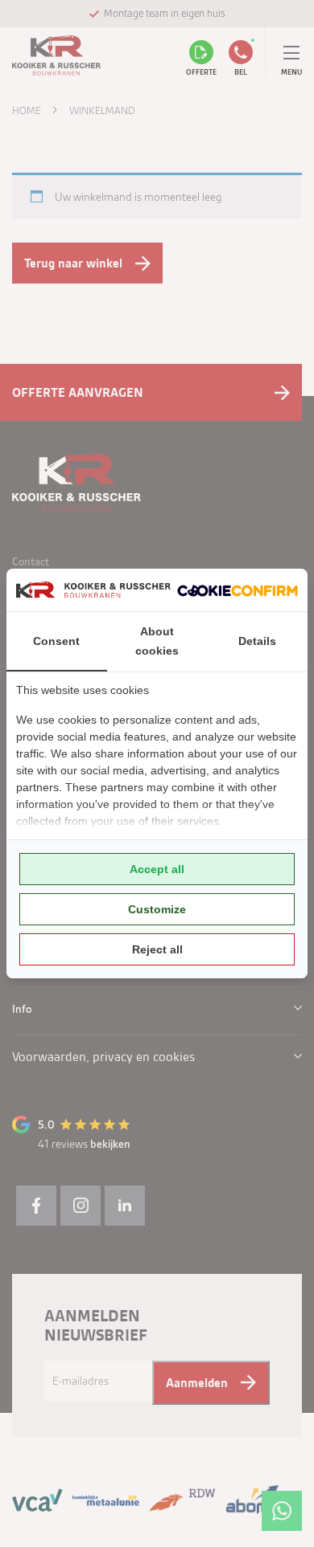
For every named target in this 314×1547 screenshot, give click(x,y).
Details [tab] (257, 641)
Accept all (157, 869)
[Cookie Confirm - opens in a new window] (237, 589)
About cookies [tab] (157, 641)
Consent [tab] (56, 641)
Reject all (157, 949)
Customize (157, 909)
